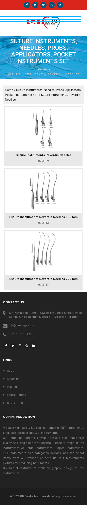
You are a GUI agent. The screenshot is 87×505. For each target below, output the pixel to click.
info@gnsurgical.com (23, 325)
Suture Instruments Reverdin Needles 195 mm (43, 217)
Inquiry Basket (16, 395)
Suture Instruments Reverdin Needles (43, 155)
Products (13, 387)
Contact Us (14, 403)
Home (42, 69)
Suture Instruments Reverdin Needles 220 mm (43, 279)
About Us (12, 379)
